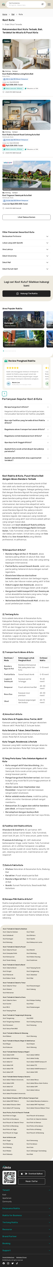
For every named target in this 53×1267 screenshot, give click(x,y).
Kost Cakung (31, 989)
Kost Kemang (7, 942)
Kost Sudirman (32, 960)
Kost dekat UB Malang (10, 1058)
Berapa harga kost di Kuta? (17, 407)
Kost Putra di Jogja (10, 1129)
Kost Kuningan (8, 939)
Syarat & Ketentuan (8, 1257)
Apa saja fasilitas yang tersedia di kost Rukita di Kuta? (25, 421)
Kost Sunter (7, 1004)
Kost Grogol (7, 971)
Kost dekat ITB (8, 1069)
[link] (31, 1174)
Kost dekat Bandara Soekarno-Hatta (38, 1101)
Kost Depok (31, 1044)
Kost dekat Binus (33, 1080)
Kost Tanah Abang (9, 960)
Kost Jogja (7, 1140)
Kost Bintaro (31, 935)
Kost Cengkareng (33, 971)
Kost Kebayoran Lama (34, 942)
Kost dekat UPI (8, 1072)
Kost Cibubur (7, 989)
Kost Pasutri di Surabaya (35, 1115)
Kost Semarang (32, 1140)
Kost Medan (7, 1151)
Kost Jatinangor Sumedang (36, 1151)
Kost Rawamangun (33, 986)
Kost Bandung (8, 1144)
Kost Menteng (31, 953)
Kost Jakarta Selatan (10, 932)
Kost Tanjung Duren (33, 968)
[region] (26, 330)
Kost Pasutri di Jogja (10, 1133)
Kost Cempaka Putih (10, 953)
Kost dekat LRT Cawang (11, 1108)
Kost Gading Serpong (34, 1022)
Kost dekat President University (14, 1093)
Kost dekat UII (8, 1086)
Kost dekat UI (7, 1062)
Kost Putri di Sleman (34, 1122)
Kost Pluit (30, 1004)
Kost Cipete (31, 939)
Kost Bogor (7, 1044)
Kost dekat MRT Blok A (11, 1101)
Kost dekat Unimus (9, 1090)
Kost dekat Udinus (33, 1090)
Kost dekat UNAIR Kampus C (36, 1069)
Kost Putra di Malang (34, 1129)
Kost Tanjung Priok (9, 1010)
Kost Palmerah (8, 975)
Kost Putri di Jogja (9, 1115)
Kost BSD (30, 1018)
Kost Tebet (30, 932)
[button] (31, 1181)
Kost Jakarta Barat (9, 968)
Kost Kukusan (7, 1047)
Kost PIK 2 (6, 1007)
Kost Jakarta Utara (9, 1000)
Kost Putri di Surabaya (11, 1119)
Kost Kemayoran (9, 957)
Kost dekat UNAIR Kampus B (36, 1062)
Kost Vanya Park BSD (10, 1028)
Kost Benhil (31, 950)
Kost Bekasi (7, 1036)
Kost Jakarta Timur (10, 986)
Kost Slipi (30, 978)
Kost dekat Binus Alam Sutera (37, 1083)
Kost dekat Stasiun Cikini (11, 1104)
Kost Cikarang (32, 1036)
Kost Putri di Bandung (10, 1126)
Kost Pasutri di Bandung (35, 1133)
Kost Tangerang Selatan (11, 1022)
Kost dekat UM (8, 1065)
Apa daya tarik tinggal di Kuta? (18, 442)
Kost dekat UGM (8, 1055)
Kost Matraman (8, 993)
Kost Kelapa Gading (34, 1000)
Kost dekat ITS (32, 1065)
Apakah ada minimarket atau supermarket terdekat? (23, 459)
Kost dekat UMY (32, 1086)
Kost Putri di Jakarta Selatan (37, 1119)
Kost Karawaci (8, 1025)
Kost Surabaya (32, 1144)
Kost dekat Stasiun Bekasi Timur (38, 1108)
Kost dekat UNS (32, 1072)
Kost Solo (30, 1147)
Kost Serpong (31, 1025)
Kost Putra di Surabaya (35, 1126)
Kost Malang (7, 1147)
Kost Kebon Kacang (33, 957)
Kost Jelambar (32, 975)
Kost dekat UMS (8, 1083)
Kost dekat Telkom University (13, 1080)
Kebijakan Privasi (21, 1257)
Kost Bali (30, 1154)
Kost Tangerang (8, 1018)
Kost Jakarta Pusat (10, 950)
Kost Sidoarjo (7, 1154)
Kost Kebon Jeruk (9, 978)
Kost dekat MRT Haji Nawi (35, 1104)
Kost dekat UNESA (33, 1055)
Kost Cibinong (31, 1047)
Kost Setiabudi (8, 935)
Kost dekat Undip (33, 1058)
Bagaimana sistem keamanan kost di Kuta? (23, 436)
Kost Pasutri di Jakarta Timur (13, 1122)
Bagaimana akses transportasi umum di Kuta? (25, 429)
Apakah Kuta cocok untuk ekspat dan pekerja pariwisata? (24, 450)
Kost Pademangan (33, 1007)
